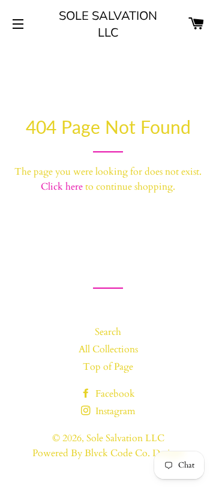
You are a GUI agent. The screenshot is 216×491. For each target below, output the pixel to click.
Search (108, 332)
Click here (62, 186)
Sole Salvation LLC (108, 24)
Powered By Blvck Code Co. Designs (108, 453)
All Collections (108, 349)
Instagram (114, 411)
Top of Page (108, 366)
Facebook (114, 393)
